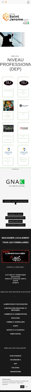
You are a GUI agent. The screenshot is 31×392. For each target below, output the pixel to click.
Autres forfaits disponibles (16, 225)
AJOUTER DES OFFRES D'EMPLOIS (15, 217)
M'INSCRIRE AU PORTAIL (15, 214)
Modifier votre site (15, 221)
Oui (22, 386)
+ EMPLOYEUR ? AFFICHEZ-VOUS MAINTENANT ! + (16, 202)
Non (26, 386)
